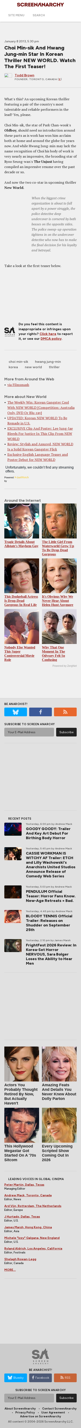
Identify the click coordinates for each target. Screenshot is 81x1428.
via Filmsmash (18, 384)
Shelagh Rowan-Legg (20, 1259)
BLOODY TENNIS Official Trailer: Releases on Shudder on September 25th (49, 923)
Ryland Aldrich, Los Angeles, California (33, 1248)
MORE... (10, 1270)
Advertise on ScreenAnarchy (40, 1416)
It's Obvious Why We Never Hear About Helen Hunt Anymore (57, 601)
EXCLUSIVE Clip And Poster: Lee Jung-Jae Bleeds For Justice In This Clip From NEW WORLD (40, 433)
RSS (67, 1378)
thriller (54, 367)
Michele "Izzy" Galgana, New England (32, 1238)
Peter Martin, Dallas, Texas (24, 1185)
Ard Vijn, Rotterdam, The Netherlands (32, 1206)
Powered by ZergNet (64, 665)
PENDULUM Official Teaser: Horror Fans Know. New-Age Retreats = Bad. (51, 896)
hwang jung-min (48, 362)
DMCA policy (51, 339)
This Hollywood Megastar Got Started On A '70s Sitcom (20, 1153)
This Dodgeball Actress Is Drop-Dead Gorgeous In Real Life (21, 601)
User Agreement (53, 1412)
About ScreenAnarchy (20, 1408)
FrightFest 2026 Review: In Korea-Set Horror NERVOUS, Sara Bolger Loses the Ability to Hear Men (51, 954)
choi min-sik (18, 362)
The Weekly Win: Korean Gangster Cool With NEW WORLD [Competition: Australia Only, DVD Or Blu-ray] (41, 407)
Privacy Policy (25, 1412)
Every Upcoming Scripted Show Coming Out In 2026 (57, 1153)
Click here (48, 334)
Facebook (42, 1378)
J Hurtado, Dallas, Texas (22, 1216)
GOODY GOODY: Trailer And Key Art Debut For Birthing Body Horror (48, 833)
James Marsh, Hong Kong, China (28, 1227)
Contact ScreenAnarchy (59, 1408)
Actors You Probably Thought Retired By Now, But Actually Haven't (21, 1094)
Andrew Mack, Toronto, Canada (28, 1195)
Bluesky (18, 1378)
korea (13, 367)
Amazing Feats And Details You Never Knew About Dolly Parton (59, 1092)
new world (33, 367)
